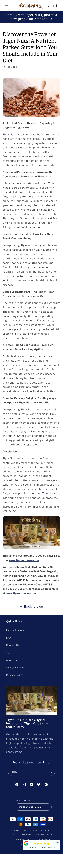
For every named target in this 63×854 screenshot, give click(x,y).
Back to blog (33, 606)
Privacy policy (45, 834)
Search (10, 652)
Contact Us (12, 645)
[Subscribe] (51, 772)
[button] (6, 5)
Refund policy (28, 834)
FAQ (8, 637)
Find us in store (15, 630)
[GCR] (26, 843)
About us (11, 660)
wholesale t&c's (15, 667)
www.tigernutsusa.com (24, 560)
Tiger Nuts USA (29, 830)
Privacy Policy (14, 675)
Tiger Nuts (9, 134)
